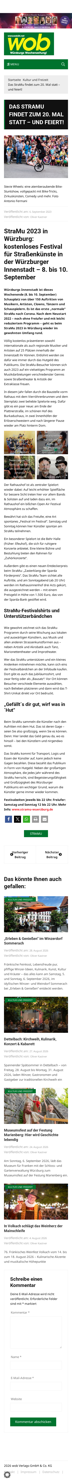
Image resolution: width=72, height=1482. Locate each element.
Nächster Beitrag (52, 854)
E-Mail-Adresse (22, 1378)
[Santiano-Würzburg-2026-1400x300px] (36, 20)
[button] (63, 64)
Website (16, 1399)
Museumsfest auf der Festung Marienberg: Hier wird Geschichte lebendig (31, 1135)
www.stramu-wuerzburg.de (32, 809)
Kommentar (20, 1312)
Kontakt (49, 3)
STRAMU (36, 834)
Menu (14, 64)
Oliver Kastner (38, 217)
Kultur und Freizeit (20, 899)
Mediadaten (11, 3)
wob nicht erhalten (31, 3)
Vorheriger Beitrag (20, 854)
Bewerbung (26, 8)
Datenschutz (50, 1471)
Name (16, 1357)
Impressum (11, 8)
